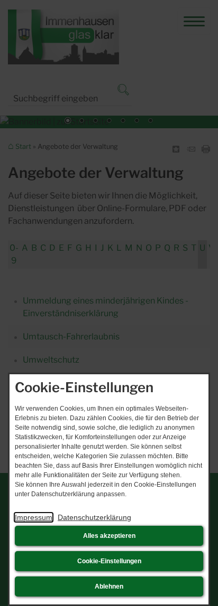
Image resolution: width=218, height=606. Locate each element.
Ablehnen (109, 586)
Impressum (33, 517)
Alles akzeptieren (109, 535)
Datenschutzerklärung (94, 517)
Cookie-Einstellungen (109, 561)
